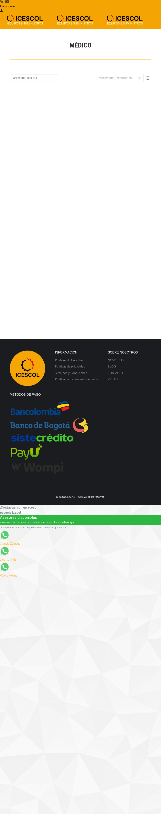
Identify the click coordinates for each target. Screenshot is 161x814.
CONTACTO (115, 373)
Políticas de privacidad (70, 366)
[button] (15, 165)
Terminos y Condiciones (71, 373)
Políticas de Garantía (69, 360)
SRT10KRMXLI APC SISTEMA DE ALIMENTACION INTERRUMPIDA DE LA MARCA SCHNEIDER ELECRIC (43, 278)
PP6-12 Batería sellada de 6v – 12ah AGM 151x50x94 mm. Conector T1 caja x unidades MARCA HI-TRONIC (117, 208)
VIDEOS (113, 379)
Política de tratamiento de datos (76, 379)
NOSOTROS (115, 360)
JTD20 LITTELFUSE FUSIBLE (43, 203)
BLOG (112, 366)
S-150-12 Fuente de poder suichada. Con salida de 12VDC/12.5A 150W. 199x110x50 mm (117, 239)
